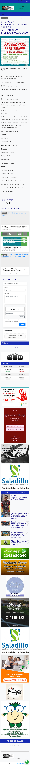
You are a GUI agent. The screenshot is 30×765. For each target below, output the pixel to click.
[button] (16, 1)
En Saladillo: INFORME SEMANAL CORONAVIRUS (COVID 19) (11, 248)
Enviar (22, 324)
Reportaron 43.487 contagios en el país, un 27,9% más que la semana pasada (14, 269)
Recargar (22, 316)
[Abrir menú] (3, 14)
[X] (21, 1)
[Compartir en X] (7, 203)
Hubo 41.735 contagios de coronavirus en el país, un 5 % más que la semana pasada (14, 227)
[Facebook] (24, 1)
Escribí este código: (9, 306)
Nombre (6, 287)
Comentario (7, 293)
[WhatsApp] (19, 1)
